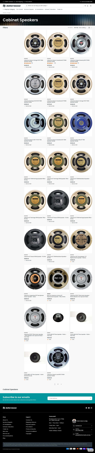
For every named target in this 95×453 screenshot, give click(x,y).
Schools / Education (8, 427)
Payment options (30, 424)
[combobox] (54, 5)
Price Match (29, 427)
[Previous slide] (71, 239)
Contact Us (29, 420)
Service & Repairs (7, 422)
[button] (80, 27)
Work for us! (6, 433)
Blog (4, 438)
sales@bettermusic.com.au (82, 435)
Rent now (5, 431)
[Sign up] (90, 398)
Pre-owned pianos (8, 436)
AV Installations (7, 424)
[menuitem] (9, 9)
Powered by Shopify (15, 449)
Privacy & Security (31, 429)
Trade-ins (5, 429)
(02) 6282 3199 (79, 430)
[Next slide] (91, 239)
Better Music (8, 449)
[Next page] (61, 384)
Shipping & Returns (31, 422)
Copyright (28, 433)
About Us (5, 420)
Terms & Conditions (31, 431)
